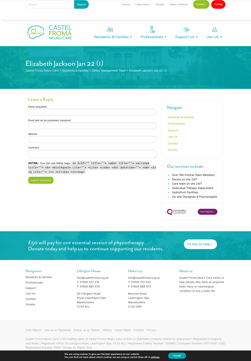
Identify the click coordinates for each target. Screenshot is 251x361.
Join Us (212, 37)
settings (155, 357)
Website (32, 133)
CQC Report (33, 330)
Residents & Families (111, 37)
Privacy (151, 330)
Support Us (184, 37)
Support (173, 130)
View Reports (206, 211)
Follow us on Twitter (87, 330)
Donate (200, 4)
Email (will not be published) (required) (49, 120)
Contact (159, 4)
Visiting (218, 4)
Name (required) (37, 106)
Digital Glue (84, 347)
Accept (177, 355)
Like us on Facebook (57, 330)
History (126, 4)
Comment (33, 147)
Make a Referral (179, 4)
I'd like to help (198, 244)
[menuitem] (126, 4)
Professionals (152, 37)
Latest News (142, 4)
